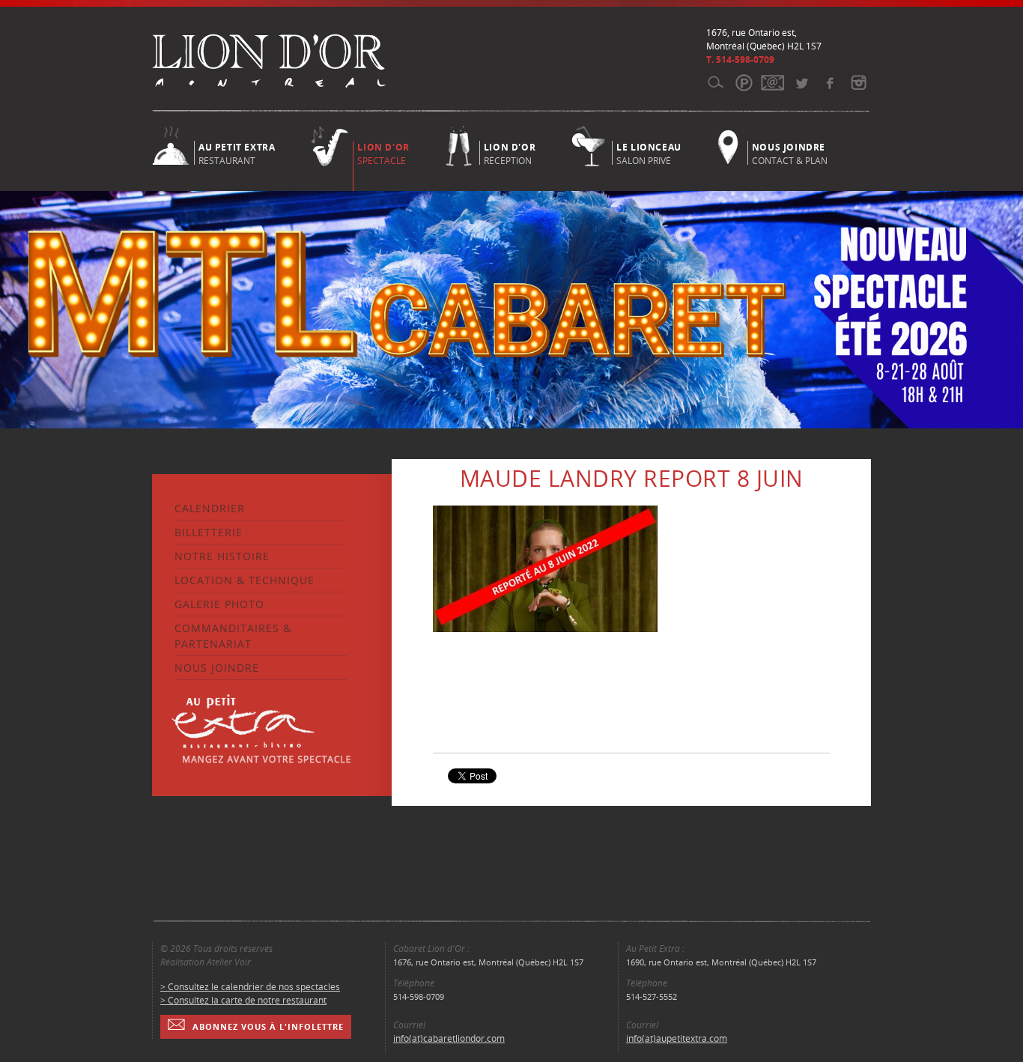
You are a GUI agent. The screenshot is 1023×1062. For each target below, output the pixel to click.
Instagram (858, 82)
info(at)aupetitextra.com (676, 1038)
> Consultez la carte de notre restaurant (243, 1000)
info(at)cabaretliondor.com (449, 1038)
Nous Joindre (216, 668)
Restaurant (236, 153)
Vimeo (829, 82)
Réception (509, 153)
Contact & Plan (790, 153)
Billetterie (208, 532)
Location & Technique (244, 580)
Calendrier (209, 508)
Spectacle (383, 154)
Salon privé (649, 153)
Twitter (801, 82)
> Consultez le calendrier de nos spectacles (250, 986)
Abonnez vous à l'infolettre (268, 1026)
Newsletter (772, 82)
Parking (744, 82)
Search (715, 82)
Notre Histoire (222, 556)
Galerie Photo (219, 604)
